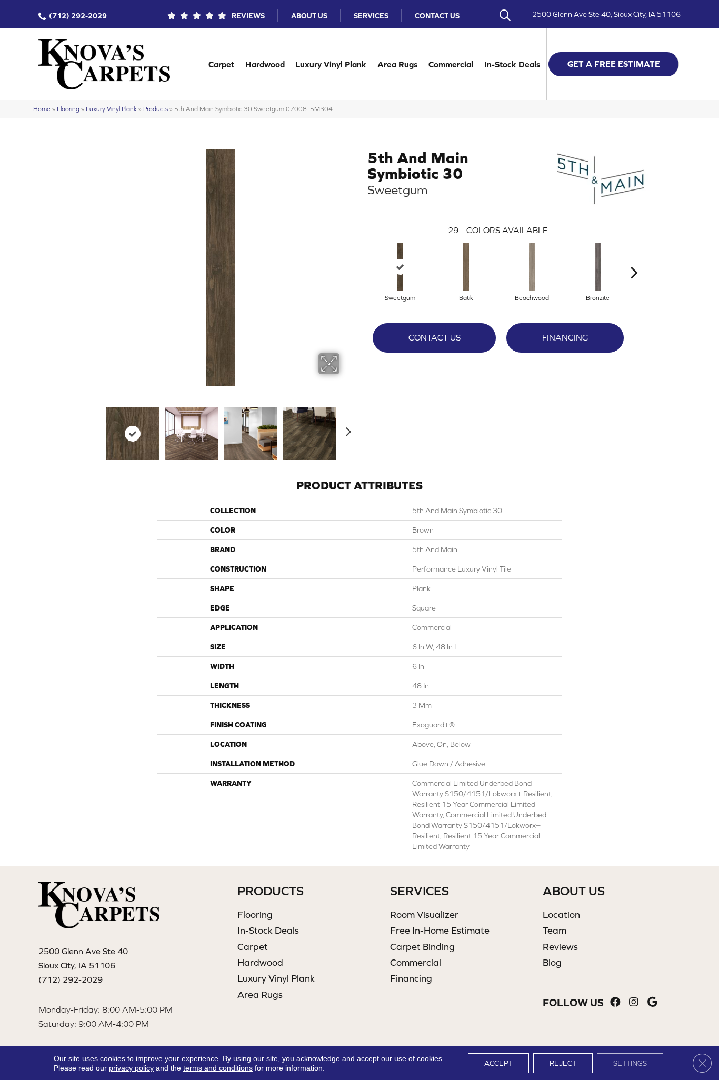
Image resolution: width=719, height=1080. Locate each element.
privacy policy (131, 1068)
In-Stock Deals (512, 64)
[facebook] (615, 1002)
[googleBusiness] (652, 1002)
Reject (563, 1063)
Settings (630, 1063)
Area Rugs (397, 64)
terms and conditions (218, 1068)
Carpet (221, 64)
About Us (309, 16)
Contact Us (437, 16)
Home (42, 108)
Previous (95, 428)
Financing (565, 337)
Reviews (248, 16)
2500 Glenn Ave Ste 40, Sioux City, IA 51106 (606, 14)
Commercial (450, 64)
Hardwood (265, 64)
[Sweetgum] (400, 267)
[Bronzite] (598, 267)
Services (371, 16)
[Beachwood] (532, 267)
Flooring (68, 108)
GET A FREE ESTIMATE (613, 63)
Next (346, 428)
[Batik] (466, 267)
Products (155, 108)
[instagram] (633, 1002)
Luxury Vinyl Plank (330, 64)
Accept (498, 1063)
